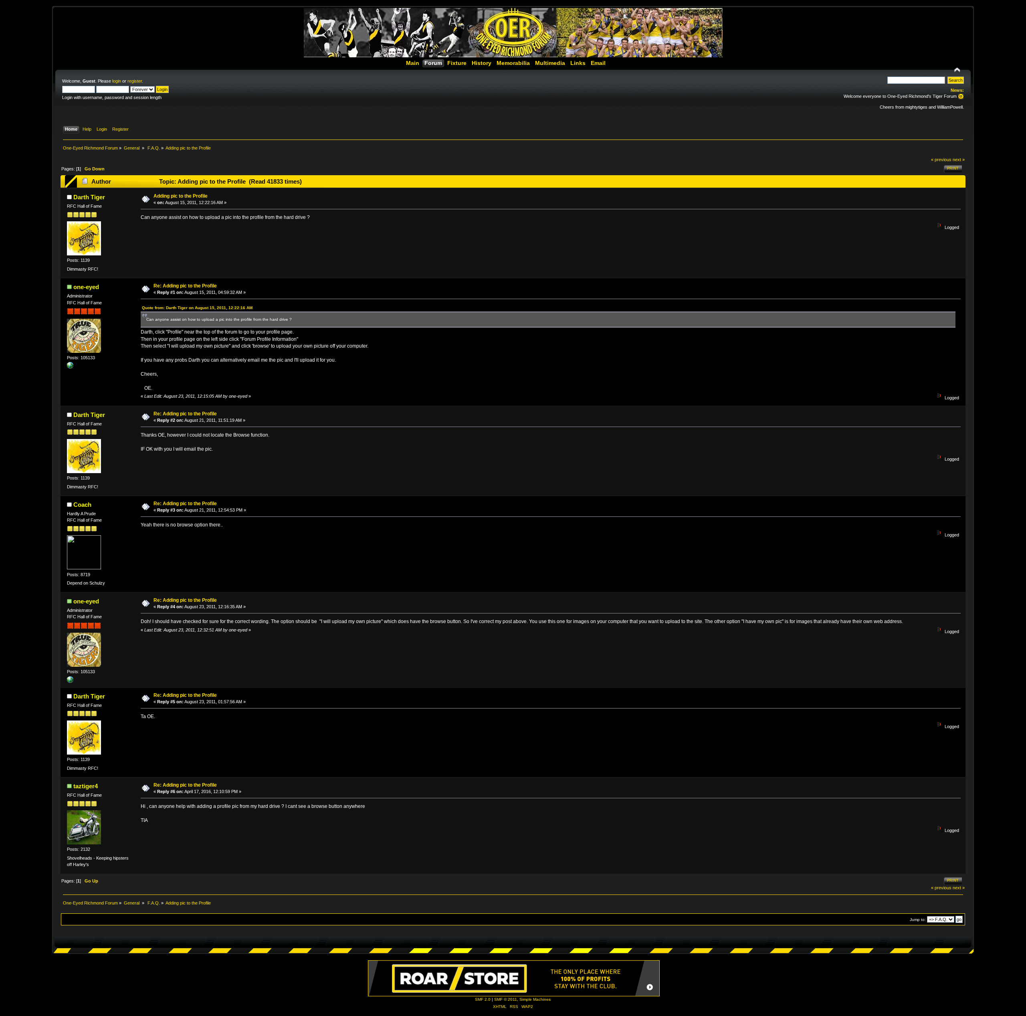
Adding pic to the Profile (180, 196)
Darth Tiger (89, 197)
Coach (82, 504)
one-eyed (86, 286)
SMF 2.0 (483, 999)
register (134, 81)
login (116, 81)
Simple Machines (535, 999)
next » (959, 159)
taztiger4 (85, 786)
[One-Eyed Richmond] (70, 366)
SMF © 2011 (505, 999)
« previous (941, 159)
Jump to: (918, 919)
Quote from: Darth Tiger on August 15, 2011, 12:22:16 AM (197, 308)
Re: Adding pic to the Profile (185, 286)
